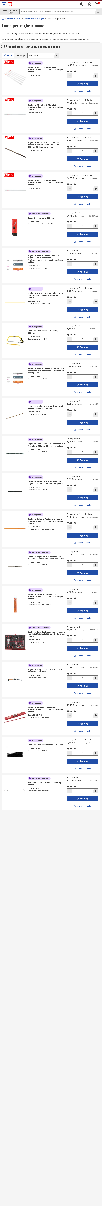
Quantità (71, 71)
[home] (3, 19)
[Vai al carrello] (97, 4)
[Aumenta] (95, 75)
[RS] (10, 4)
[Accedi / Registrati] (89, 4)
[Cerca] (97, 11)
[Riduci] (69, 75)
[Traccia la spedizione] (82, 4)
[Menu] (4, 4)
